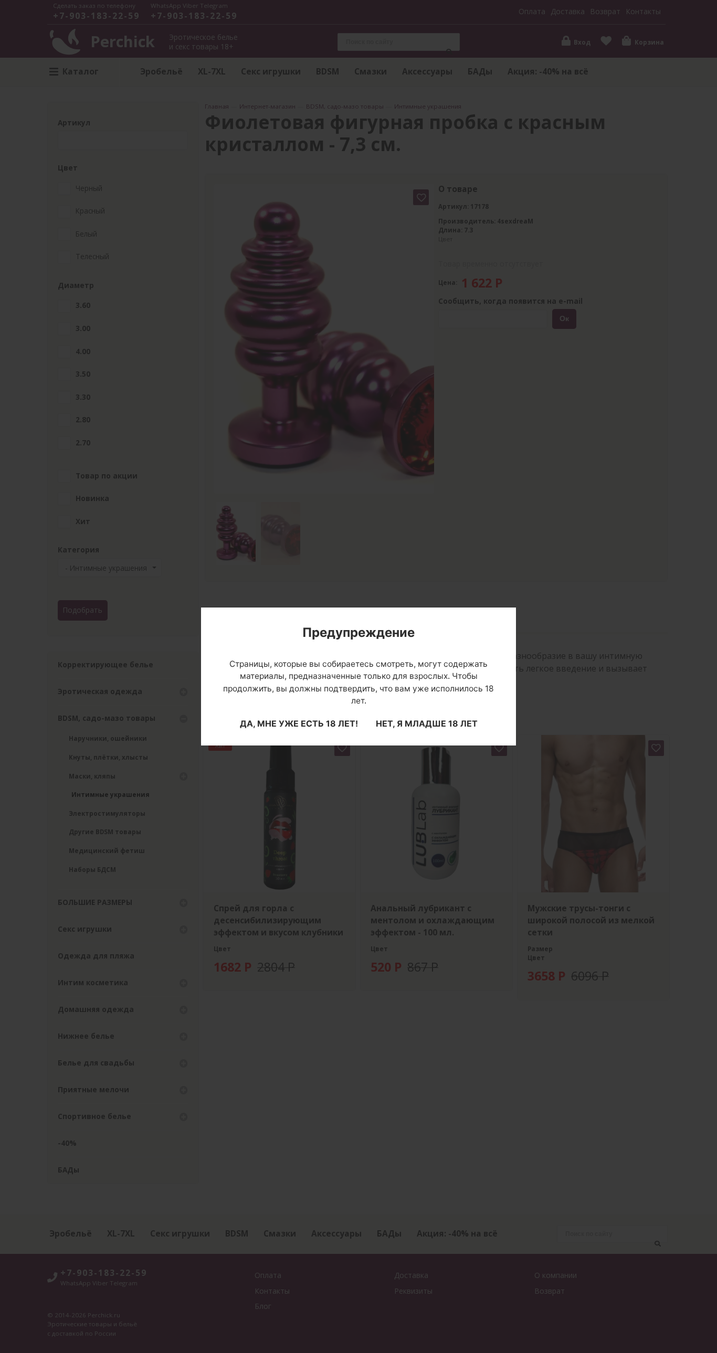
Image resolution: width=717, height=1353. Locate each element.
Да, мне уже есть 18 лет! (299, 723)
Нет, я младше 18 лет (427, 723)
